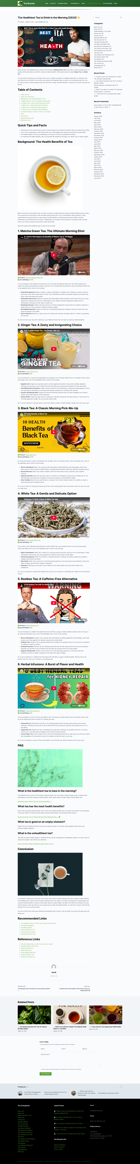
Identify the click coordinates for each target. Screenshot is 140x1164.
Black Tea (97, 27)
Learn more (89, 9)
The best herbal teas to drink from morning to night (37, 944)
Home (46, 3)
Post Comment (45, 1074)
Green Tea (97, 29)
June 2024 (97, 161)
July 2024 (97, 159)
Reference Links (26, 120)
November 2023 (99, 176)
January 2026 (98, 131)
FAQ (22, 114)
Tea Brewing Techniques (101, 46)
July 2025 (97, 142)
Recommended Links (27, 118)
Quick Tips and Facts (27, 96)
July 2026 (97, 118)
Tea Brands (29, 3)
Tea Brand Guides (62, 3)
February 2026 (98, 129)
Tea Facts (53, 3)
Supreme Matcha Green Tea (34, 277)
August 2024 (98, 157)
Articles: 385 (54, 976)
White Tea (97, 67)
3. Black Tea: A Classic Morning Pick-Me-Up (34, 105)
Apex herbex (98, 105)
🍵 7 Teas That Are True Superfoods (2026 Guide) (105, 1027)
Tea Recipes (97, 59)
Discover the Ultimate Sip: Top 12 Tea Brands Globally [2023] (55, 1093)
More (115, 3)
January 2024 (98, 172)
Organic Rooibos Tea (32, 625)
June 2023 (97, 178)
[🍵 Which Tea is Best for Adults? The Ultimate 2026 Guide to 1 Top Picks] (70, 1014)
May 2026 (97, 122)
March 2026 (98, 127)
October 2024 (98, 152)
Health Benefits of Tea (94, 3)
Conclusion (24, 116)
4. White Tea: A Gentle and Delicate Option (34, 107)
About (83, 3)
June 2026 (97, 120)
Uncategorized (98, 65)
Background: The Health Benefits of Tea (33, 99)
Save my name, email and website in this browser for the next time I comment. (62, 1069)
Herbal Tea (97, 33)
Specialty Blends (99, 38)
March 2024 (98, 167)
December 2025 (99, 133)
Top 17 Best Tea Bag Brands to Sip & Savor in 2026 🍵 (32, 1093)
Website (84, 1049)
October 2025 (98, 137)
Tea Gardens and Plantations (103, 55)
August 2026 (98, 116)
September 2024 (99, 155)
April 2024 (97, 165)
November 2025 (99, 135)
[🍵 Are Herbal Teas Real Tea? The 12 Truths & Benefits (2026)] (34, 1014)
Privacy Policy (58, 1149)
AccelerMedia (59, 1161)
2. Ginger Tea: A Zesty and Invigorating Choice (35, 103)
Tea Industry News (99, 57)
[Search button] (120, 17)
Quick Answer (25, 94)
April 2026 (97, 125)
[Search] (121, 3)
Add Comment (45, 1054)
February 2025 (98, 150)
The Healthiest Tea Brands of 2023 (108, 1093)
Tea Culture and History (28, 932)
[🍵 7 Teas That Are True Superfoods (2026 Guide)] (105, 1014)
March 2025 (98, 148)
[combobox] (106, 17)
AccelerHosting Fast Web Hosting (33, 1161)
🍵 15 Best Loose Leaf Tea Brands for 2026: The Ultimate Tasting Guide (87, 1093)
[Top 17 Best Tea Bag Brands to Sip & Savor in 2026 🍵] (20, 1093)
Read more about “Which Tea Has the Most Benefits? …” (35, 801)
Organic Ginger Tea (32, 371)
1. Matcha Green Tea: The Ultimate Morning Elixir (36, 101)
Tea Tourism (98, 63)
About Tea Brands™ (60, 1145)
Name (43, 1049)
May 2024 (97, 163)
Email (64, 1049)
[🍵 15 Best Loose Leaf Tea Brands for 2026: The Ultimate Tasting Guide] (73, 1093)
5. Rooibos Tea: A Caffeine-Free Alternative (34, 109)
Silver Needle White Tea (33, 540)
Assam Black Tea (31, 455)
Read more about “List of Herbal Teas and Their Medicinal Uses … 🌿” (39, 817)
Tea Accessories (107, 3)
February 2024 (98, 169)
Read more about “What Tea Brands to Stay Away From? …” (36, 844)
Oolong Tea (97, 35)
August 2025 (98, 140)
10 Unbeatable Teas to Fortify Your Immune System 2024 (38, 923)
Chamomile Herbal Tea (33, 711)
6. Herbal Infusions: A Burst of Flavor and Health (35, 111)
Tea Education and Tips (28, 934)
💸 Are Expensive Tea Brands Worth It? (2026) (68, 1123)
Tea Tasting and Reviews (101, 61)
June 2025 (97, 144)
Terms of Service (59, 1147)
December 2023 (99, 174)
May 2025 (97, 146)
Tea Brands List (75, 3)
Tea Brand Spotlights (27, 925)
